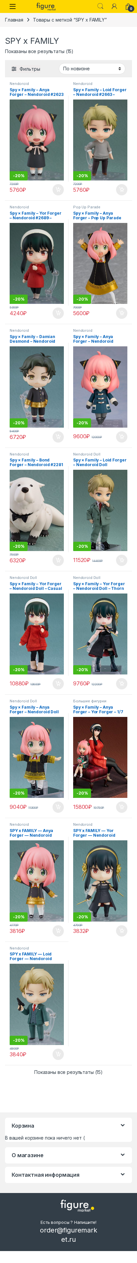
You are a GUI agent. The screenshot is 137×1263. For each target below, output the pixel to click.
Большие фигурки (89, 701)
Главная (14, 20)
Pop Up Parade (86, 207)
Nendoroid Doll (86, 454)
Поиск (100, 6)
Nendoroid (19, 83)
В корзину (55, 189)
